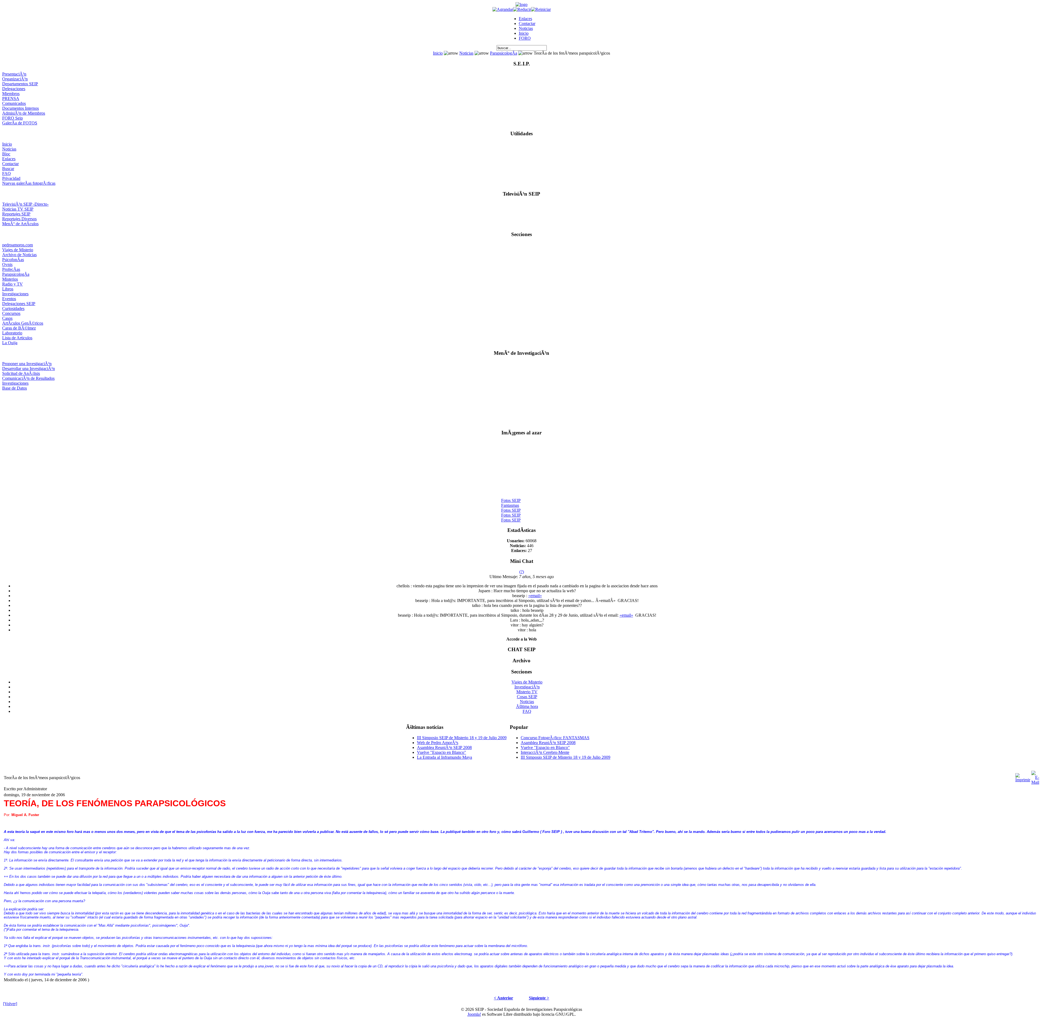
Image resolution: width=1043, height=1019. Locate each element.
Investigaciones (15, 293)
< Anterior (503, 998)
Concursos (11, 313)
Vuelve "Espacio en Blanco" (441, 752)
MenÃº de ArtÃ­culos (20, 223)
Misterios (10, 279)
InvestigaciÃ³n (527, 687)
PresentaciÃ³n (14, 74)
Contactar (527, 23)
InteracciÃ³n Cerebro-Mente (545, 752)
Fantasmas (510, 499)
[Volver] (10, 1003)
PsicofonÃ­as (13, 259)
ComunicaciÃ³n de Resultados (28, 378)
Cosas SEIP (527, 696)
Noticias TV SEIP (17, 209)
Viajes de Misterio (17, 249)
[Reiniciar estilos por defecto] (541, 9)
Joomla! (474, 1014)
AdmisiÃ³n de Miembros (23, 113)
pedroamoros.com (17, 245)
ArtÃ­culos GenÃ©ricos (22, 323)
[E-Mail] (1035, 776)
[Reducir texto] (522, 9)
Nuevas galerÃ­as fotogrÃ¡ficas (28, 183)
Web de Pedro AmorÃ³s (437, 742)
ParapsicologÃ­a (503, 53)
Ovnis (7, 264)
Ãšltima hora (527, 706)
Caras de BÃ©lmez (19, 328)
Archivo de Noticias (19, 254)
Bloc (6, 154)
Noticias (526, 28)
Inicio (524, 33)
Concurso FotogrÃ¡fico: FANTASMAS (555, 737)
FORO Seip (12, 118)
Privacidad (11, 178)
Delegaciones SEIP (18, 303)
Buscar (8, 168)
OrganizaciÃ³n (15, 79)
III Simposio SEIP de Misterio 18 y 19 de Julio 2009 (462, 737)
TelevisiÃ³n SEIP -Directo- (25, 204)
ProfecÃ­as (11, 269)
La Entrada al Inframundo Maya (444, 757)
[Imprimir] (1022, 776)
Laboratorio (12, 333)
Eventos (9, 298)
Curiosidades (13, 308)
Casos (7, 318)
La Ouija (9, 342)
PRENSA (10, 98)
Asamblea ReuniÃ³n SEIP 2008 (444, 747)
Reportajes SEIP (16, 214)
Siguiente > (539, 998)
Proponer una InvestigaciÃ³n (27, 363)
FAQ (6, 173)
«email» (535, 595)
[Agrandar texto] (502, 9)
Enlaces (525, 18)
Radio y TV (12, 284)
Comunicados (14, 103)
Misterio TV (527, 691)
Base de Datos (14, 388)
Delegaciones (13, 88)
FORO (525, 38)
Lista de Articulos (17, 338)
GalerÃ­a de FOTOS (19, 123)
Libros (7, 289)
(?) (521, 571)
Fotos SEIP (511, 495)
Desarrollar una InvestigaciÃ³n (28, 368)
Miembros (11, 93)
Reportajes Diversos (19, 219)
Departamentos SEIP (20, 83)
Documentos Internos (20, 108)
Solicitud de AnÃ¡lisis (21, 373)
